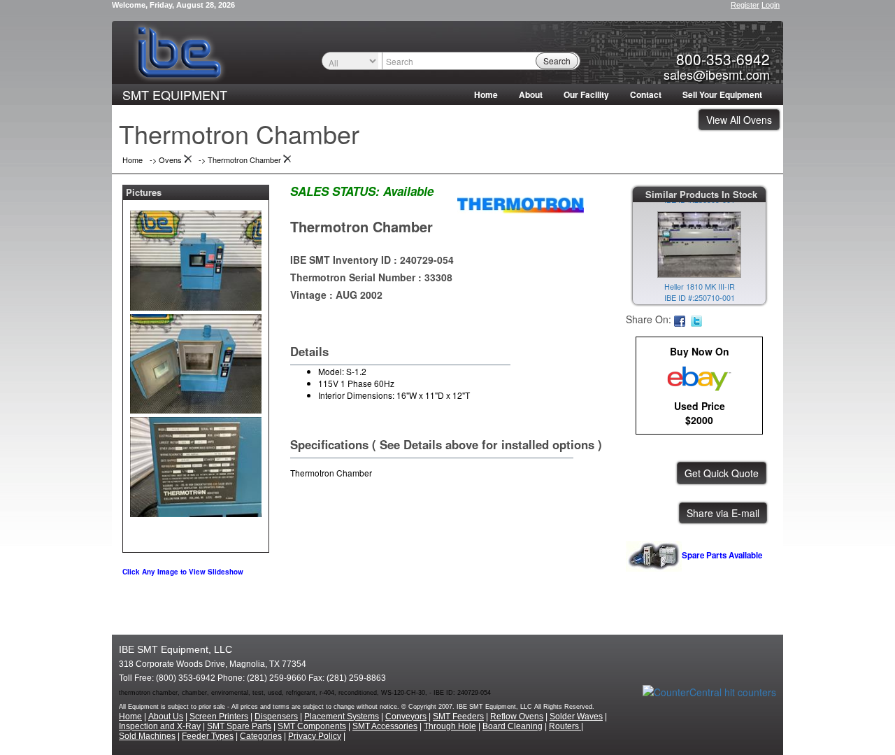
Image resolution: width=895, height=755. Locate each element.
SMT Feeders (458, 716)
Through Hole (450, 726)
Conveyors (406, 716)
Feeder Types (208, 736)
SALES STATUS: (335, 191)
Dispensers (276, 716)
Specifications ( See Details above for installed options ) (446, 444)
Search (557, 60)
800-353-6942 (723, 58)
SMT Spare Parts (239, 726)
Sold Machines (147, 736)
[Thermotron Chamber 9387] (196, 257)
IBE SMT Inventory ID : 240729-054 (372, 260)
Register (745, 5)
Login (770, 5)
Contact (645, 94)
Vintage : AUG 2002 (336, 295)
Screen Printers (218, 716)
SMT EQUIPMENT (174, 94)
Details (309, 351)
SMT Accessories (384, 726)
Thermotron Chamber (361, 226)
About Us (165, 716)
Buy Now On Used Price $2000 (699, 385)
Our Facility (586, 94)
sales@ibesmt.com (717, 74)
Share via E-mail (723, 513)
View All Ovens (739, 120)
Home (486, 94)
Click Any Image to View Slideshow (182, 572)
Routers (565, 726)
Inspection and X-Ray (160, 726)
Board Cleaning (512, 726)
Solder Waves (576, 716)
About (531, 94)
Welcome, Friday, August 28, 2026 (173, 5)
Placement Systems (341, 716)
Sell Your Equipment (722, 94)
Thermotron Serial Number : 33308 (371, 277)
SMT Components (312, 726)
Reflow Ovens (516, 716)
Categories (261, 736)
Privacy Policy (314, 736)
